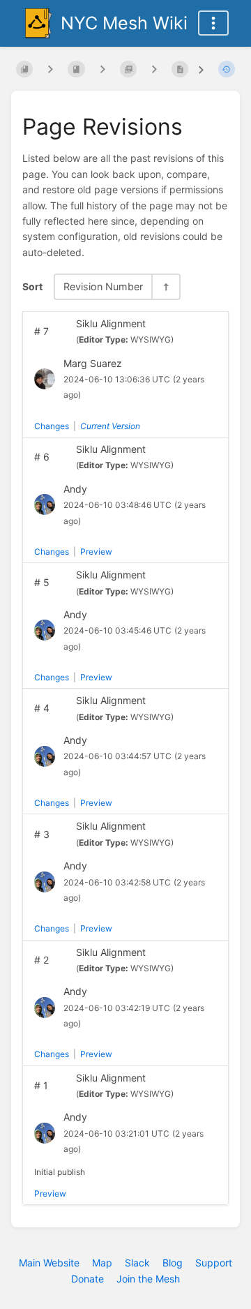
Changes (51, 426)
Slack (137, 1263)
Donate (87, 1279)
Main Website (49, 1263)
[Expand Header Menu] (213, 23)
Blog (172, 1263)
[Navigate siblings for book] (50, 69)
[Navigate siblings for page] (154, 69)
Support (213, 1263)
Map (102, 1263)
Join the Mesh (148, 1279)
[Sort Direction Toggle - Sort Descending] (165, 286)
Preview (96, 551)
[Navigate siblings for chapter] (102, 69)
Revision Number (103, 286)
